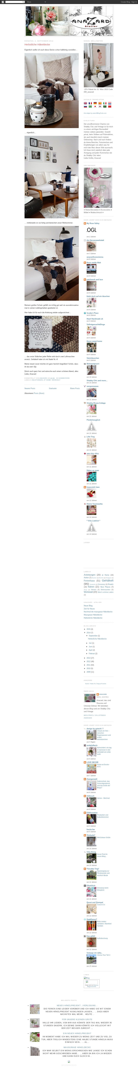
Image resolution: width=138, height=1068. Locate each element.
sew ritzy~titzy (93, 453)
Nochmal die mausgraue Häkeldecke (98, 612)
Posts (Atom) (39, 393)
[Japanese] (96, 107)
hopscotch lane (93, 487)
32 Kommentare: (63, 378)
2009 (89, 672)
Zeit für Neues (89, 609)
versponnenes (92, 386)
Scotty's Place (92, 313)
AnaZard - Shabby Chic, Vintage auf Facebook (95, 683)
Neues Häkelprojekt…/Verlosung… (77, 1006)
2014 (89, 633)
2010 (89, 668)
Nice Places (105, 587)
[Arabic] (105, 107)
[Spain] (100, 103)
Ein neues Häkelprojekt (77, 1033)
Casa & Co (101, 905)
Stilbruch (90, 796)
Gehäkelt (56, 380)
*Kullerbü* (91, 835)
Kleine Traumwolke (95, 504)
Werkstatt (88, 592)
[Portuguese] (91, 107)
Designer (108, 578)
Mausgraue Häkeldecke (93, 615)
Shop (85, 589)
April (91, 650)
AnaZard (103, 694)
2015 (89, 629)
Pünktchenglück (93, 420)
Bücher (101, 578)
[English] (86, 103)
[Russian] (86, 107)
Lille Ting (91, 437)
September (93, 636)
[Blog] (86, 978)
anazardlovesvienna (95, 257)
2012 (89, 661)
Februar (92, 654)
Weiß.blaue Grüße (103, 837)
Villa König (91, 852)
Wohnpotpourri (93, 364)
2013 (89, 658)
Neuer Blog (88, 606)
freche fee (91, 829)
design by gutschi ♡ (95, 729)
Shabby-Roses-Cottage (96, 403)
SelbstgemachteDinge (96, 324)
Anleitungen (37, 380)
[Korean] (100, 107)
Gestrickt (92, 584)
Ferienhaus (89, 581)
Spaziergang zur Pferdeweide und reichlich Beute (103, 873)
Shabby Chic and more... (97, 381)
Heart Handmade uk (95, 319)
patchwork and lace (95, 280)
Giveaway (101, 584)
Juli (90, 643)
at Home (47, 380)
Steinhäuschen (93, 358)
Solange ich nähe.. (94, 953)
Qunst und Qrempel (95, 902)
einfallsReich (92, 745)
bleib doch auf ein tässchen (98, 296)
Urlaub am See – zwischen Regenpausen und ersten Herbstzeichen (104, 735)
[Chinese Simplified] (110, 107)
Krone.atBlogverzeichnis (92, 986)
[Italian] (105, 103)
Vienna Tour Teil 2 (103, 955)
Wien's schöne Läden (106, 592)
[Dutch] (110, 103)
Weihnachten (105, 589)
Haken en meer (93, 470)
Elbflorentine (92, 813)
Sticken (93, 589)
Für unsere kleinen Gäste (77, 1020)
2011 (89, 665)
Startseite (52, 388)
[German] (96, 103)
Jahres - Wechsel (103, 798)
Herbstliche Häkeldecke (37, 44)
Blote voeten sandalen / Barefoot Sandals (104, 924)
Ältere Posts (75, 388)
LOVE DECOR (92, 762)
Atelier (86, 578)
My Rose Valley (93, 223)
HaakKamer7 (92, 919)
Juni (91, 647)
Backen (94, 578)
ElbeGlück (91, 886)
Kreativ (110, 584)
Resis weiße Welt (94, 263)
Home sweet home (94, 341)
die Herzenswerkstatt (95, 240)
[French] (91, 103)
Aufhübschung (102, 938)
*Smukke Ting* (93, 869)
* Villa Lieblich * (93, 521)
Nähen (91, 587)
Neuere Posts (30, 388)
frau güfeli (91, 936)
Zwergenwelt (92, 779)
